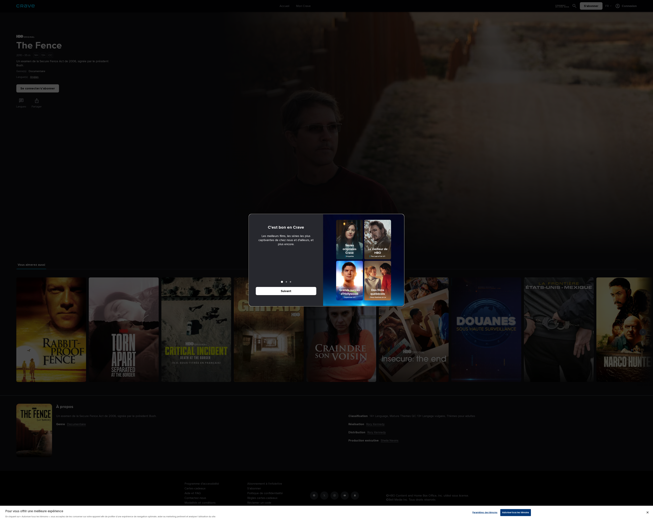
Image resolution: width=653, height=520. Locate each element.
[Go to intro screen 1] (282, 282)
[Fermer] (647, 512)
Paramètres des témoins (484, 512)
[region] (326, 513)
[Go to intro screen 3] (290, 282)
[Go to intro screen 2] (286, 282)
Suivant (286, 291)
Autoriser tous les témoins (515, 512)
